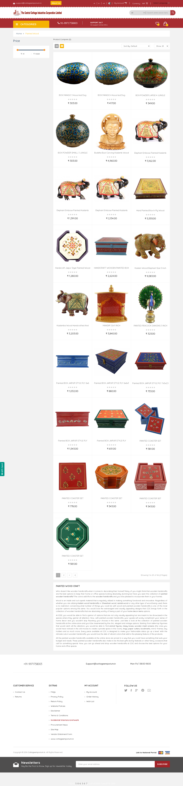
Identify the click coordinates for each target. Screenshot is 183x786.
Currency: (136, 3)
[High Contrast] (109, 3)
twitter (125, 690)
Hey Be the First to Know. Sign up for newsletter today (46, 766)
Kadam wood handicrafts (88, 603)
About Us (56, 3)
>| (75, 575)
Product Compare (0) (62, 39)
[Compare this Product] (84, 106)
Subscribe (162, 764)
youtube (149, 690)
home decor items (135, 611)
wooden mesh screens (144, 626)
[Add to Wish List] (61, 106)
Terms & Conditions (59, 715)
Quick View (86, 87)
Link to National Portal (146, 752)
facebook (131, 690)
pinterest (142, 690)
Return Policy (56, 701)
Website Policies (58, 706)
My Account (91, 692)
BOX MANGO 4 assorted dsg (111, 95)
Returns (18, 696)
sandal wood (122, 603)
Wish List (90, 701)
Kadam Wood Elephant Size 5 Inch (150, 268)
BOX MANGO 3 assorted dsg (72, 95)
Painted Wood (32, 33)
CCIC (60, 615)
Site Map (54, 729)
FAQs (53, 692)
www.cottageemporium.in (62, 739)
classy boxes (128, 626)
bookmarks (145, 629)
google (136, 690)
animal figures (115, 626)
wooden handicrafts (104, 596)
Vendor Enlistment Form (61, 734)
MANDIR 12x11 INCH (111, 325)
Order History (92, 696)
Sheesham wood (109, 603)
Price (16, 41)
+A (104, 3)
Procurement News (59, 725)
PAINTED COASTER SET (150, 441)
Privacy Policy (57, 696)
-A (94, 3)
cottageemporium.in (36, 752)
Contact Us (20, 692)
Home (19, 33)
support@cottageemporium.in (29, 3)
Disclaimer (55, 711)
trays (125, 629)
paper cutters (134, 629)
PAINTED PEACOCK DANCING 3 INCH (150, 325)
